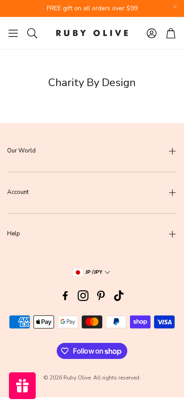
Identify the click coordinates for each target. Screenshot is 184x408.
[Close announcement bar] (175, 6)
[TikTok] (118, 295)
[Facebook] (65, 295)
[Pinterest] (101, 295)
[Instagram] (83, 295)
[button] (13, 33)
